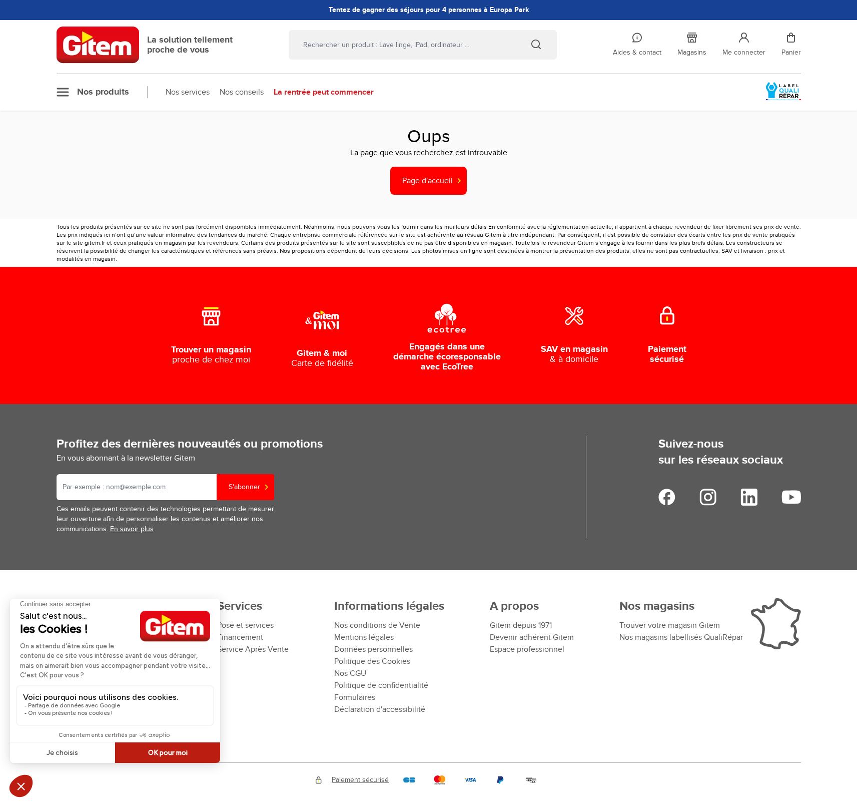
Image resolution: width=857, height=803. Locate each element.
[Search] (536, 44)
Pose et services (245, 625)
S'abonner (244, 487)
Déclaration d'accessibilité (379, 709)
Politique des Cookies (372, 661)
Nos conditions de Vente (377, 625)
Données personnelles (373, 649)
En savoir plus (132, 529)
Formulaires (354, 697)
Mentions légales (364, 637)
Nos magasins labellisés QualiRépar (681, 637)
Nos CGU (350, 673)
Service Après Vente (253, 649)
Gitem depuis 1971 (521, 625)
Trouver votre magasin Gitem (669, 625)
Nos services (188, 92)
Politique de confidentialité (381, 685)
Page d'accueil (427, 181)
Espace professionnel (527, 649)
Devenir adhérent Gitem (532, 637)
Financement (240, 637)
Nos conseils (242, 92)
